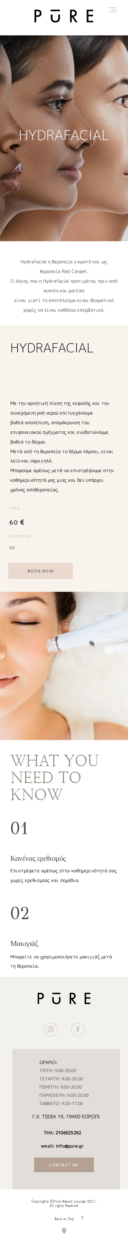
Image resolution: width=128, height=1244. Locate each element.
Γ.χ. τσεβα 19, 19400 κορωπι (66, 1116)
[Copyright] (64, 1231)
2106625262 (68, 1133)
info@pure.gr (70, 1146)
